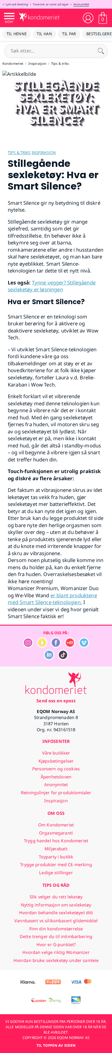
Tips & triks (19, 152)
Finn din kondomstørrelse (56, 929)
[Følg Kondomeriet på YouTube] (70, 646)
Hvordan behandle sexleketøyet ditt (56, 912)
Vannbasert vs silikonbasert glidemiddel (56, 920)
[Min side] (88, 18)
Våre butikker (56, 753)
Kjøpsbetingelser (56, 761)
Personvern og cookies (56, 769)
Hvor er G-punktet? (56, 944)
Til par (69, 33)
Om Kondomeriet (56, 825)
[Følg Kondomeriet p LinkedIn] (49, 658)
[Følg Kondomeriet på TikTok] (63, 658)
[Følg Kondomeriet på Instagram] (28, 646)
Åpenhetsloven (56, 777)
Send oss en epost (55, 700)
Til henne (17, 33)
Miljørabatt (56, 849)
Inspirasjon (44, 152)
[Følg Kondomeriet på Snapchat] (42, 646)
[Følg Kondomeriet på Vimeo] (84, 646)
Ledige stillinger (56, 872)
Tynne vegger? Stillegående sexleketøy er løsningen (52, 286)
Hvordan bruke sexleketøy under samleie (56, 960)
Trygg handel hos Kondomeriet (56, 840)
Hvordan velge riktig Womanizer (55, 952)
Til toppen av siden (56, 1045)
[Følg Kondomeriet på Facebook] (55, 646)
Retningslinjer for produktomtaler (56, 792)
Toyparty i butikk (56, 857)
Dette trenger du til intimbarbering (56, 936)
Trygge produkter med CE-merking (56, 864)
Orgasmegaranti (56, 833)
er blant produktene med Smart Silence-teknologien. (52, 599)
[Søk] (101, 50)
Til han (44, 33)
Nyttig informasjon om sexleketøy (56, 905)
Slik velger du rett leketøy (56, 897)
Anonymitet (81, 4)
